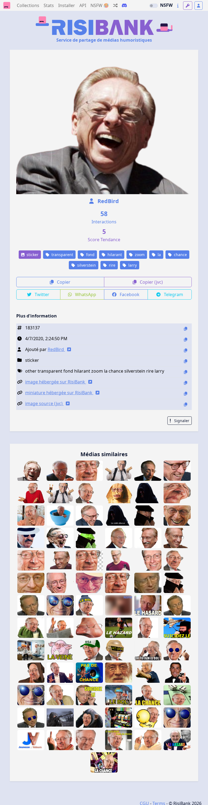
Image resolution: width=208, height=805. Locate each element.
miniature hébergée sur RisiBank (59, 393)
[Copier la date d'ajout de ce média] (185, 339)
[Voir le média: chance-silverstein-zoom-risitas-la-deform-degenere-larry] (177, 493)
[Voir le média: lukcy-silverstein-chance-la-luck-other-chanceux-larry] (30, 605)
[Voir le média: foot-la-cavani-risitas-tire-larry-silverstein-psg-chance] (147, 672)
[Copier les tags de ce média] (185, 372)
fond (90, 254)
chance (180, 254)
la (159, 254)
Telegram (173, 294)
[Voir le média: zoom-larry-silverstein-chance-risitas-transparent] (89, 560)
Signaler (181, 420)
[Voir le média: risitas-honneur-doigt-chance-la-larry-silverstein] (60, 740)
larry (132, 265)
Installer (66, 5)
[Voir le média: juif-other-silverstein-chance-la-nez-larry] (89, 628)
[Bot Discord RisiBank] (124, 5)
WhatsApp (85, 294)
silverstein (86, 265)
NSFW (166, 5)
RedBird (107, 201)
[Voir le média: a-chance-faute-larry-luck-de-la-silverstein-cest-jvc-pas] (118, 740)
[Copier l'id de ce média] (185, 328)
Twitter (41, 294)
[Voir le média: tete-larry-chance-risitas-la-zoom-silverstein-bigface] (177, 560)
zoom (139, 254)
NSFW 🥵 (99, 5)
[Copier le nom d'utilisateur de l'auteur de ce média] (185, 350)
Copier (63, 282)
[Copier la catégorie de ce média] (185, 361)
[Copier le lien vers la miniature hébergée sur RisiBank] (185, 393)
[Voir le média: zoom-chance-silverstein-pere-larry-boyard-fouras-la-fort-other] (30, 515)
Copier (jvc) (151, 282)
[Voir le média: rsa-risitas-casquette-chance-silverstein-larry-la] (89, 650)
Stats (49, 5)
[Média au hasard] (115, 5)
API (82, 5)
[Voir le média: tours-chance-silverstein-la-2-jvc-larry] (147, 717)
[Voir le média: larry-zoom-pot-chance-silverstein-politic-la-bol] (30, 560)
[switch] (153, 6)
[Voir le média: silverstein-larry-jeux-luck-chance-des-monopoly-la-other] (177, 695)
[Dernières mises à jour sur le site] (178, 5)
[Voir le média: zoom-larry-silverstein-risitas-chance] (118, 583)
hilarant (114, 254)
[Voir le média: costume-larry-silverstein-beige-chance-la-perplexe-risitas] (60, 695)
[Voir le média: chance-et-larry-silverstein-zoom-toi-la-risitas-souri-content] (177, 515)
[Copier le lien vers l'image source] (185, 404)
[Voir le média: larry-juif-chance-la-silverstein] (147, 628)
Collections (28, 5)
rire (111, 265)
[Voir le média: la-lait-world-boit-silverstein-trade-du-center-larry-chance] (30, 628)
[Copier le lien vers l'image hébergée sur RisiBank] (185, 383)
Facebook (129, 294)
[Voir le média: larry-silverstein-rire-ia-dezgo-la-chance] (60, 538)
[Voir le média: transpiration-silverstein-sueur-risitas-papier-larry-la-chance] (147, 740)
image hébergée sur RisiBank (55, 382)
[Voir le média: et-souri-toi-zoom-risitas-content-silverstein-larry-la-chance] (147, 560)
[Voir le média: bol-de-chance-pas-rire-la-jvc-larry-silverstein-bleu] (60, 515)
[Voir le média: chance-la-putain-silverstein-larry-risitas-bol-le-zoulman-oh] (147, 650)
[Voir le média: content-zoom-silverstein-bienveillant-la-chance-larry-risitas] (30, 583)
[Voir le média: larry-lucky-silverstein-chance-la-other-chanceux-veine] (60, 650)
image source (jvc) (44, 403)
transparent (61, 254)
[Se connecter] (198, 5)
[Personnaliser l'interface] (187, 5)
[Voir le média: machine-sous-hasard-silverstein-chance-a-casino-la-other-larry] (118, 717)
